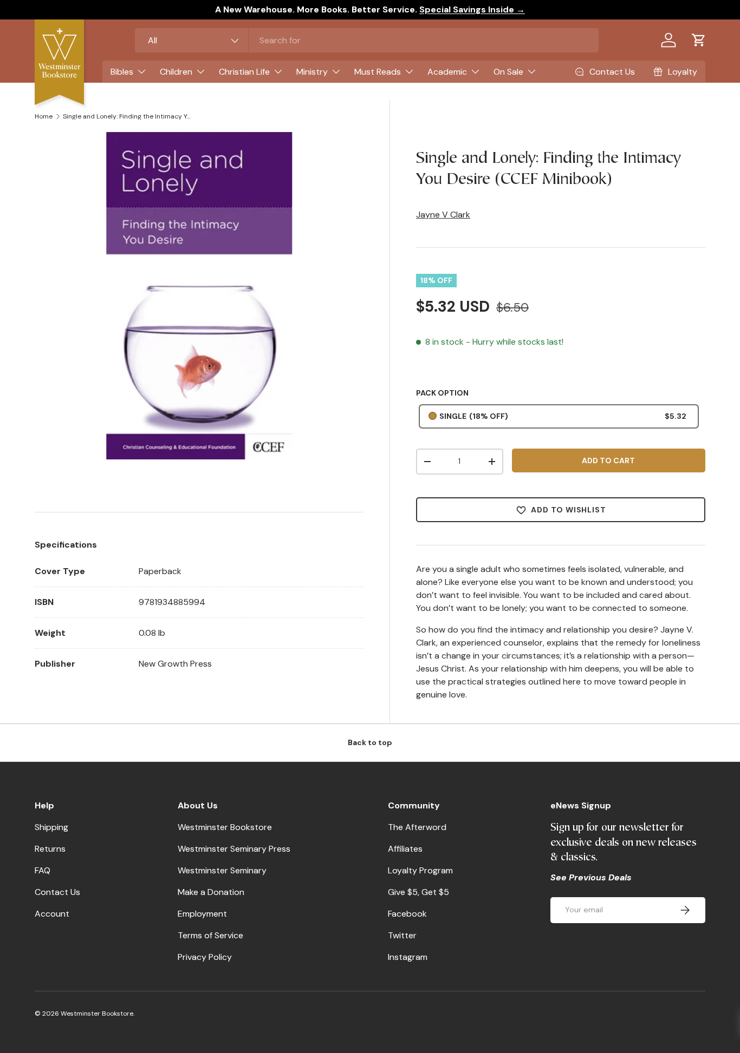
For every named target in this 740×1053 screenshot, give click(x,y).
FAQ (42, 870)
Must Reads (377, 71)
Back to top (370, 742)
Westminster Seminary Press (234, 848)
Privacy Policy (205, 957)
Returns (50, 848)
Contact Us (57, 892)
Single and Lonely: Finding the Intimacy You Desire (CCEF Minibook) (128, 116)
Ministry (312, 71)
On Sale (508, 71)
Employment (202, 913)
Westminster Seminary (222, 870)
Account (52, 913)
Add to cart (608, 460)
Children (176, 71)
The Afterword (417, 827)
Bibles (122, 71)
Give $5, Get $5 (418, 892)
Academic (447, 71)
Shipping (51, 827)
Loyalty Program (420, 870)
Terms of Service (210, 935)
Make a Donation (211, 892)
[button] (699, 40)
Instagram (407, 957)
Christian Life (244, 71)
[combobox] (367, 40)
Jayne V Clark (443, 214)
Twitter (402, 935)
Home (44, 116)
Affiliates (405, 848)
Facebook (407, 913)
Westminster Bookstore (225, 827)
